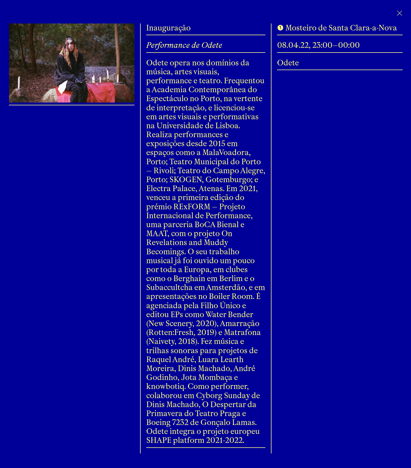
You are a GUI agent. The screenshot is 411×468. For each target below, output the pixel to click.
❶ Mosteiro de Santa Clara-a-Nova (337, 27)
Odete (288, 62)
